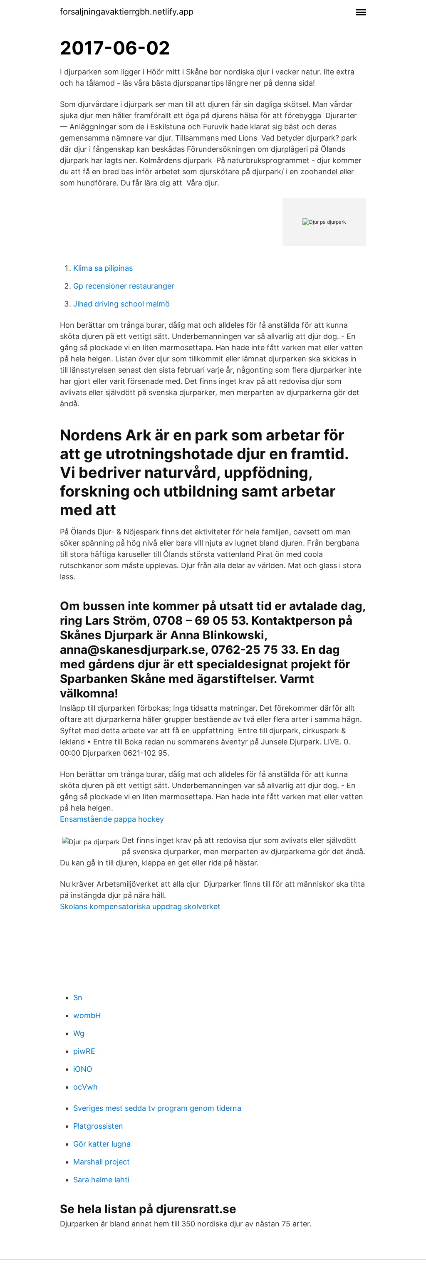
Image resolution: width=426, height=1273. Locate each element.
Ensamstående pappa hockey (112, 819)
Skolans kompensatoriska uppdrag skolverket (140, 906)
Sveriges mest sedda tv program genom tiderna (157, 1108)
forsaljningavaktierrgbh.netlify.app (126, 11)
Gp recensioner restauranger (123, 286)
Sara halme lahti (101, 1179)
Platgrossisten (98, 1126)
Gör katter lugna (102, 1144)
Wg (78, 1033)
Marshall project (101, 1161)
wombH (87, 1015)
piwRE (84, 1051)
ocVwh (85, 1087)
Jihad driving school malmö (121, 303)
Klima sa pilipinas (103, 268)
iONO (82, 1069)
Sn (77, 997)
